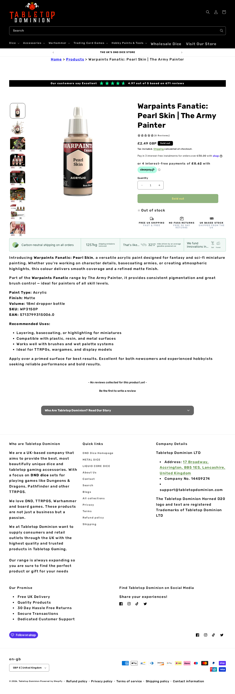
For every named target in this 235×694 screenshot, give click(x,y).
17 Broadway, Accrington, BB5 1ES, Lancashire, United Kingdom (192, 467)
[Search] (222, 31)
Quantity (143, 178)
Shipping (158, 149)
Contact (89, 479)
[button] (14, 43)
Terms (87, 511)
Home (56, 59)
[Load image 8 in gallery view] (17, 228)
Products (75, 59)
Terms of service (129, 681)
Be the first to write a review (117, 390)
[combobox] (117, 31)
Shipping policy (157, 681)
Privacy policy (102, 681)
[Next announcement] (182, 52)
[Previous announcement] (53, 52)
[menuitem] (166, 43)
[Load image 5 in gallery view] (17, 178)
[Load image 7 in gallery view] (17, 212)
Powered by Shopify (51, 681)
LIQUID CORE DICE (96, 466)
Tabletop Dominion (29, 681)
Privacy (88, 504)
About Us (90, 472)
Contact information (188, 681)
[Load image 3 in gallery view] (17, 144)
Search (88, 485)
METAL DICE (92, 459)
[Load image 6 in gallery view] (17, 195)
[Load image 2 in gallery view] (17, 127)
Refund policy (93, 517)
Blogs (87, 492)
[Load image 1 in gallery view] (17, 110)
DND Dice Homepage (98, 453)
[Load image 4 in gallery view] (17, 161)
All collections (94, 498)
